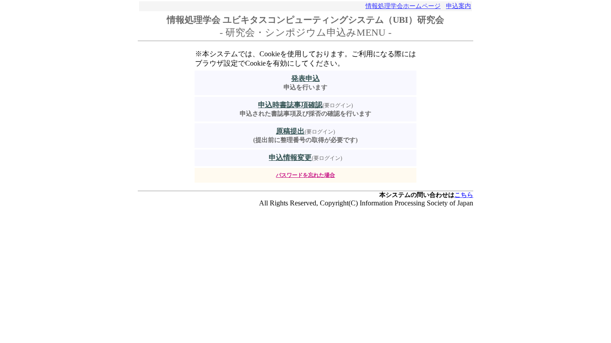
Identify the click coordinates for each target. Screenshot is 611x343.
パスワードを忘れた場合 (305, 175)
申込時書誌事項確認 (290, 105)
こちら (463, 195)
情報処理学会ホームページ (403, 6)
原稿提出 (290, 131)
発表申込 (305, 78)
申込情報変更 (290, 157)
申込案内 (458, 6)
